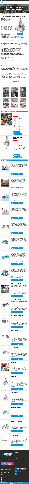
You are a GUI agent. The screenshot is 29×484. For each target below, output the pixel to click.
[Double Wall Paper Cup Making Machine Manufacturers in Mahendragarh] (5, 426)
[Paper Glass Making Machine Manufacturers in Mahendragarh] (5, 335)
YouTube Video (16, 116)
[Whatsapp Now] (1, 479)
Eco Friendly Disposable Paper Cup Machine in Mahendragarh (19, 114)
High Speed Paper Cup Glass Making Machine (17, 315)
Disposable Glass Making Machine (16, 177)
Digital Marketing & (23, 482)
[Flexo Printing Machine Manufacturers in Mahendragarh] (5, 352)
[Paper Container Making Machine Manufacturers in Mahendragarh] (5, 257)
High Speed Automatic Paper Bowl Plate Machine (18, 221)
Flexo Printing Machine (14, 347)
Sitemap (16, 461)
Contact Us (16, 460)
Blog (15, 457)
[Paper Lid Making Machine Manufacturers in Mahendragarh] (5, 242)
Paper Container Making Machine (15, 251)
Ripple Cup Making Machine (15, 206)
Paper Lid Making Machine (14, 236)
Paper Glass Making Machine (15, 330)
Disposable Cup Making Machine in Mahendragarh (18, 138)
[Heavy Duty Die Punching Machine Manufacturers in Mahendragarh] (5, 412)
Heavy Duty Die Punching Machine (16, 407)
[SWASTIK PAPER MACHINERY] (4, 2)
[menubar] (22, 2)
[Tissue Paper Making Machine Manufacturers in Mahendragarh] (5, 272)
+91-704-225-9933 (3, 0)
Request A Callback (18, 157)
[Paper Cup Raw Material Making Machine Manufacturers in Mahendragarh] (5, 304)
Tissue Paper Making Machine (15, 267)
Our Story (16, 458)
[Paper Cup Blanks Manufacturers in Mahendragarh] (5, 367)
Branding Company (12, 483)
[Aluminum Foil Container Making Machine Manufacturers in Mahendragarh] (5, 288)
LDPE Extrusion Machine (14, 435)
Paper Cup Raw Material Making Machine (17, 299)
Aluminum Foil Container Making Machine (17, 283)
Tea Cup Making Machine (14, 191)
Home (2, 13)
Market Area (16, 463)
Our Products (5, 13)
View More (20, 174)
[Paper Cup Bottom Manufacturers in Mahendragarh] (5, 381)
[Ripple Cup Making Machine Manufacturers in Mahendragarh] (5, 211)
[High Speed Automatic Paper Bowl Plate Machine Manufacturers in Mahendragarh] (5, 226)
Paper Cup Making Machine (15, 162)
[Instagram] (11, 463)
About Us (16, 455)
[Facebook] (4, 463)
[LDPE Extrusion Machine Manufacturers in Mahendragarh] (5, 440)
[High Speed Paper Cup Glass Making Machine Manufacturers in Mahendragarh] (5, 320)
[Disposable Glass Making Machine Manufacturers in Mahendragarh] (5, 183)
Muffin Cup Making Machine (15, 392)
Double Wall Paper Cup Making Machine (16, 421)
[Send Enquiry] (1, 481)
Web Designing (19, 482)
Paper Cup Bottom (13, 376)
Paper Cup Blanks (13, 362)
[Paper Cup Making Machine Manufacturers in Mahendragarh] (5, 167)
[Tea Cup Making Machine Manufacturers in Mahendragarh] (5, 196)
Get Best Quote (17, 155)
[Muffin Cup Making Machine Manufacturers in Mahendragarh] (5, 397)
